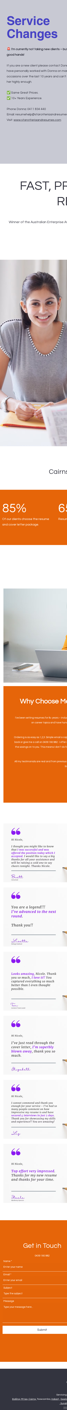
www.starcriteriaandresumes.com (37, 120)
